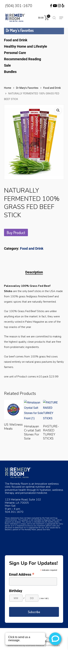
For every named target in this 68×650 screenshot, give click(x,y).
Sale (7, 65)
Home (7, 87)
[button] (61, 18)
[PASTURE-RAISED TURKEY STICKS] (52, 410)
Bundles (10, 72)
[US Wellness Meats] (13, 409)
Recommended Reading (22, 59)
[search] (54, 17)
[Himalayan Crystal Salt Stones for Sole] (33, 410)
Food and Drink (15, 40)
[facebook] (49, 5)
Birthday (15, 591)
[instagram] (59, 5)
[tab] (34, 272)
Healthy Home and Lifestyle (25, 46)
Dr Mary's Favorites (27, 87)
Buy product (16, 232)
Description (34, 272)
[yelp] (63, 5)
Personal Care (15, 53)
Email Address (21, 574)
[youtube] (55, 5)
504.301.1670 (14, 512)
